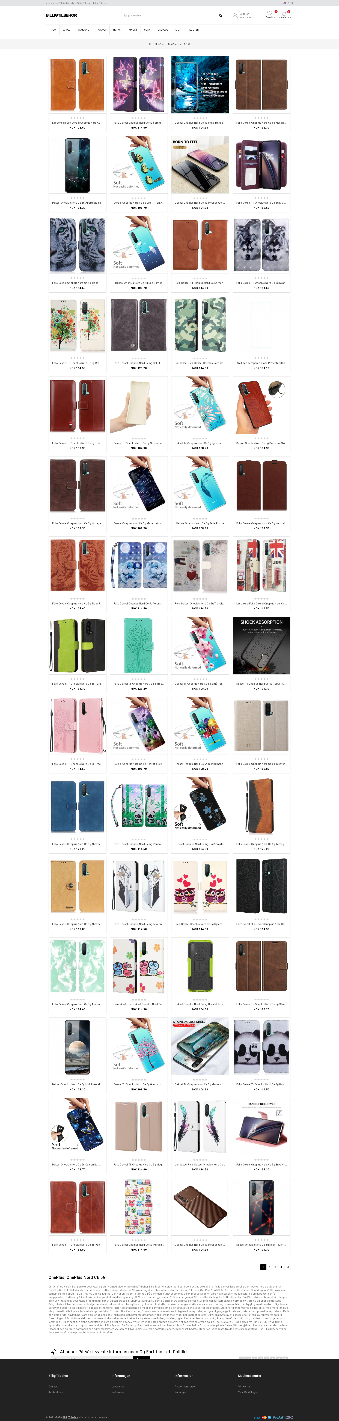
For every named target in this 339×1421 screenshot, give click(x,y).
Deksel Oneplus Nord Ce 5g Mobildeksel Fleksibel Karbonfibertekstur (216, 1244)
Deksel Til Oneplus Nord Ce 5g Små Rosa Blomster (205, 683)
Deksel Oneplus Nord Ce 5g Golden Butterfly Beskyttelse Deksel (90, 1164)
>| (288, 1267)
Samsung (83, 29)
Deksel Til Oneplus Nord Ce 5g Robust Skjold (263, 683)
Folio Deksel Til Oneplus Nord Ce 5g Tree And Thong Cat (86, 764)
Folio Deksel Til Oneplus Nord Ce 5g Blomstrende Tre (84, 363)
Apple (66, 29)
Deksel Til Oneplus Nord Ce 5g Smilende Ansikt (142, 443)
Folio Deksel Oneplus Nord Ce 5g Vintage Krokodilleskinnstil (87, 523)
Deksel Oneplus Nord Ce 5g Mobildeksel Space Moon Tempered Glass (94, 1084)
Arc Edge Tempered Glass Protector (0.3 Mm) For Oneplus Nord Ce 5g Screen (282, 363)
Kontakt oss (56, 1392)
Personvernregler (185, 1386)
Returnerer (118, 1392)
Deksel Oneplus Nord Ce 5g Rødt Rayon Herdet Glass (267, 1244)
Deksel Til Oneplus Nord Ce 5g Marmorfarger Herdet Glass (210, 1084)
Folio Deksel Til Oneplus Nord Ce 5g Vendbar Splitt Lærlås (86, 1244)
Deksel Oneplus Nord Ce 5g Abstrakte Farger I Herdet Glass (87, 202)
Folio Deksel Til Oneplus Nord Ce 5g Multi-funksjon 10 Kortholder (275, 202)
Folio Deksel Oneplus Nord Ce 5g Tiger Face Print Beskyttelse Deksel (93, 603)
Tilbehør (193, 29)
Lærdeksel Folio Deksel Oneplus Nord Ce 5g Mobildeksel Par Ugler (153, 1004)
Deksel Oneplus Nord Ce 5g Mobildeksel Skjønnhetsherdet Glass (213, 202)
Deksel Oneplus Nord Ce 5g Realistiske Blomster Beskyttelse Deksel (154, 764)
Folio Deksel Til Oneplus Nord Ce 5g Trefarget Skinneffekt (87, 443)
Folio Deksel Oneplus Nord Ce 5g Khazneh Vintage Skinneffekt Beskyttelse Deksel (101, 844)
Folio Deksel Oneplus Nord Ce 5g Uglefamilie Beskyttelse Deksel (213, 924)
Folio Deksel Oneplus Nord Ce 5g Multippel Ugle (142, 1244)
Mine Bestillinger (248, 1392)
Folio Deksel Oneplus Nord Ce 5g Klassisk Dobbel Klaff (268, 122)
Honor (117, 29)
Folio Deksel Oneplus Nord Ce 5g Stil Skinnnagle (142, 363)
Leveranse (118, 1386)
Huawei (101, 29)
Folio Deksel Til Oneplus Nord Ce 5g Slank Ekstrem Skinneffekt (274, 1004)
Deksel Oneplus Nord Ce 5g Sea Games (138, 282)
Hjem (53, 29)
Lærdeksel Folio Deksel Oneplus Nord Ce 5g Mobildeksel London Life (277, 603)
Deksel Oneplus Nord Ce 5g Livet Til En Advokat (142, 202)
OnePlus (163, 29)
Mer (178, 29)
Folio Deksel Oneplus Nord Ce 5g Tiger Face (78, 282)
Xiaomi (133, 29)
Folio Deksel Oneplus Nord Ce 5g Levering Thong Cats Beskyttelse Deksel (158, 924)
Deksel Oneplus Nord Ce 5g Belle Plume (200, 523)
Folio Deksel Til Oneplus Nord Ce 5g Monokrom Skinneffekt (210, 282)
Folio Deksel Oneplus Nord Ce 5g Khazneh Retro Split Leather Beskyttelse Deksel (100, 924)
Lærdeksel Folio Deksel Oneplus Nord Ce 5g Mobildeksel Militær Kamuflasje (220, 363)
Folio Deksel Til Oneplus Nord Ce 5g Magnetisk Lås (144, 1164)
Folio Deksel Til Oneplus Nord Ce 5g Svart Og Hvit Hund (269, 282)
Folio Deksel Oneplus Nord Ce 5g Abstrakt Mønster (82, 1004)
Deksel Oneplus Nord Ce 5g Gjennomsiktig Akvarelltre (207, 764)
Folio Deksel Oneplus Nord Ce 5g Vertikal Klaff (264, 523)
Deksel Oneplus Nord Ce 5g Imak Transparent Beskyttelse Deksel (214, 122)
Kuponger (180, 1392)
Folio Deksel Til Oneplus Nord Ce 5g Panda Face (265, 1084)
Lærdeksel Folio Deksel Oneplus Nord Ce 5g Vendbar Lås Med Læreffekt (95, 122)
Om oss (53, 1386)
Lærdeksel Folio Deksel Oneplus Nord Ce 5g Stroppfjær (208, 1164)
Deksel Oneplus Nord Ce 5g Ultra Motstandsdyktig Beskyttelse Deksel (216, 1004)
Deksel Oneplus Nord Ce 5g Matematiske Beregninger (146, 523)
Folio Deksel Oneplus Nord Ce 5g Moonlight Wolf (142, 603)
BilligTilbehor (70, 1417)
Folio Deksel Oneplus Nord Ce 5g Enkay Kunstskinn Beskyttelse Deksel (278, 1164)
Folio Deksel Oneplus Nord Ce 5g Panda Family (141, 844)
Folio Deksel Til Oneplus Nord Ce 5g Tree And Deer (144, 683)
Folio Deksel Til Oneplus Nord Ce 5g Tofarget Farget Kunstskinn (90, 683)
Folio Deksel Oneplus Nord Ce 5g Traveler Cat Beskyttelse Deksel (214, 603)
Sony (147, 29)
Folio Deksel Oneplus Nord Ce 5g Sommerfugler (142, 122)
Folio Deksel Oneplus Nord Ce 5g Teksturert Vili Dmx (267, 764)
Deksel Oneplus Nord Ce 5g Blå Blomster (200, 844)
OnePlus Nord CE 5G (179, 44)
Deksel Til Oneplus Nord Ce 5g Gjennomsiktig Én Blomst (208, 443)
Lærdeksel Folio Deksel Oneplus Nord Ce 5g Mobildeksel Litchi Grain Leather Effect (286, 924)
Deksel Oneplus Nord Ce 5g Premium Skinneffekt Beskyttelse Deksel (277, 443)
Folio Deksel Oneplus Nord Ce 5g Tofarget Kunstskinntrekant (272, 844)
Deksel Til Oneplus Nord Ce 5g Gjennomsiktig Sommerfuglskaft (152, 1084)
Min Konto (244, 1386)
